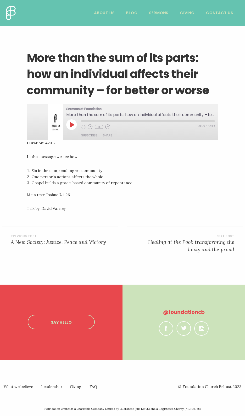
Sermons (159, 13)
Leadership (51, 386)
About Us (104, 13)
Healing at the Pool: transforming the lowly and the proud (191, 246)
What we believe (18, 386)
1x (98, 127)
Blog (131, 13)
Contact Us (219, 13)
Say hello (61, 322)
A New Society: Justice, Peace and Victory (58, 242)
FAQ (93, 386)
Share (107, 135)
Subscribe (89, 135)
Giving (187, 13)
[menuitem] (104, 13)
